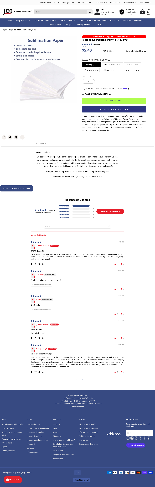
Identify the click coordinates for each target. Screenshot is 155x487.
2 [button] (76, 379)
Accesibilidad (58, 459)
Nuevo (9, 20)
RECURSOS (101, 2)
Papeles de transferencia (11, 439)
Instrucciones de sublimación (64, 440)
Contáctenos (115, 2)
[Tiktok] (144, 438)
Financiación (58, 451)
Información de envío (87, 424)
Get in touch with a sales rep (114, 109)
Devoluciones (84, 440)
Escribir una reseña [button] (110, 211)
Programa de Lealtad (35, 432)
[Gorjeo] (10, 137)
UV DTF (71, 20)
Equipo (69, 24)
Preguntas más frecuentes (63, 454)
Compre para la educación (37, 440)
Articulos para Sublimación (44, 20)
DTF (62, 20)
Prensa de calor (54, 24)
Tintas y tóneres (83, 24)
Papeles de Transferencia (133, 20)
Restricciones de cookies (88, 444)
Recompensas (145, 2)
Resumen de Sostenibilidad (38, 428)
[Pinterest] (16, 137)
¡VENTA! (98, 24)
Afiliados (30, 448)
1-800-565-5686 (44, 2)
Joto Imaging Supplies (23, 473)
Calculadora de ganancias (64, 2)
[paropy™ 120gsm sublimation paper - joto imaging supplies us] (44, 69)
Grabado (114, 20)
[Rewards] (13, 479)
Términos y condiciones (88, 432)
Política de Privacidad (87, 436)
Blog (55, 428)
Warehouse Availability (96, 94)
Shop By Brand (22, 20)
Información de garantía (88, 428)
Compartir (31, 444)
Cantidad (86, 76)
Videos (55, 432)
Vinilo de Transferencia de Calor (92, 20)
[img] (36, 242)
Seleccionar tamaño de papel (96, 60)
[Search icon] (90, 11)
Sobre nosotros (130, 2)
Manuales (57, 436)
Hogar (4, 30)
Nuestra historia (33, 424)
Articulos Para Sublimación (12, 424)
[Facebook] (4, 137)
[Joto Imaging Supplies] (17, 11)
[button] (87, 44)
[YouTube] (149, 438)
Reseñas (56, 424)
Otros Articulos (8, 428)
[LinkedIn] (132, 438)
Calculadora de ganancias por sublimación (63, 445)
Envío (128, 51)
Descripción (41, 143)
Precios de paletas (85, 2)
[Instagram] (136, 438)
